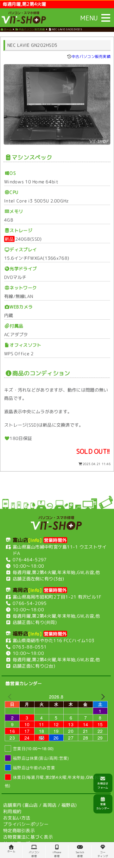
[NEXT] (102, 696)
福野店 (68, 805)
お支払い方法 (16, 817)
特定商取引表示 (19, 830)
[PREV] (11, 696)
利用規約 (12, 811)
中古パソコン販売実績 (91, 56)
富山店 (31, 805)
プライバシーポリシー (25, 824)
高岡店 (49, 805)
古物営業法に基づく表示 (28, 836)
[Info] (35, 540)
